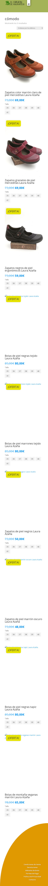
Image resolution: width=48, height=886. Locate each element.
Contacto (32, 880)
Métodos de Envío (32, 870)
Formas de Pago (32, 873)
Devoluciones (32, 867)
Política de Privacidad (32, 876)
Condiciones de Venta (32, 864)
